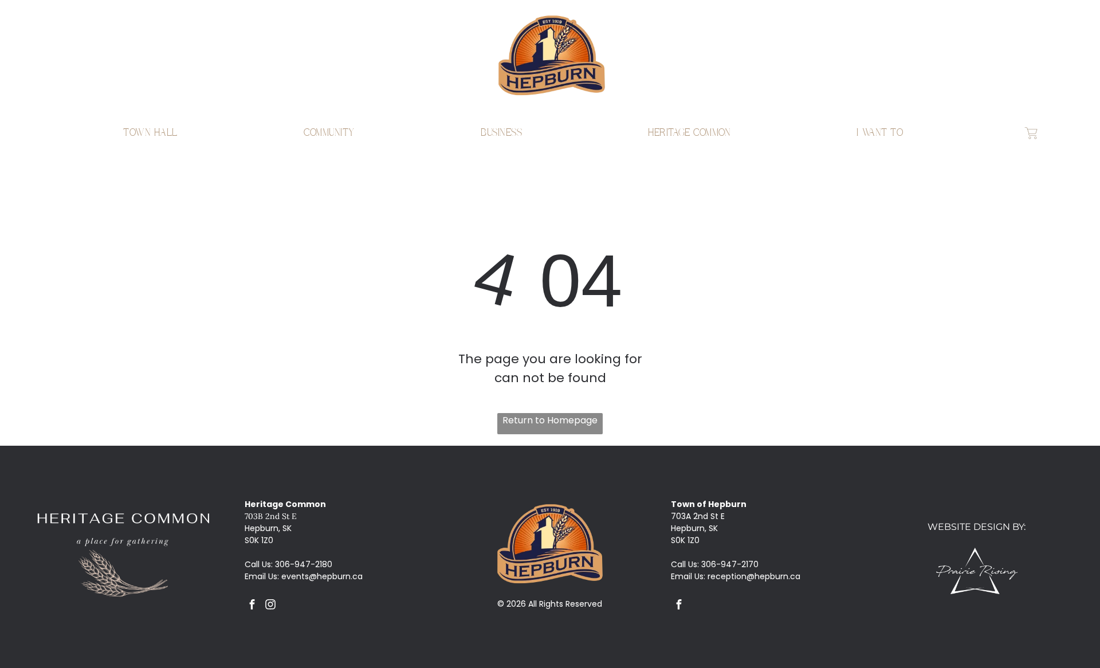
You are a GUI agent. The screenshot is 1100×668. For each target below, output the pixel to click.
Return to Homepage (550, 420)
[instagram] (270, 605)
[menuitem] (150, 133)
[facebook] (252, 605)
